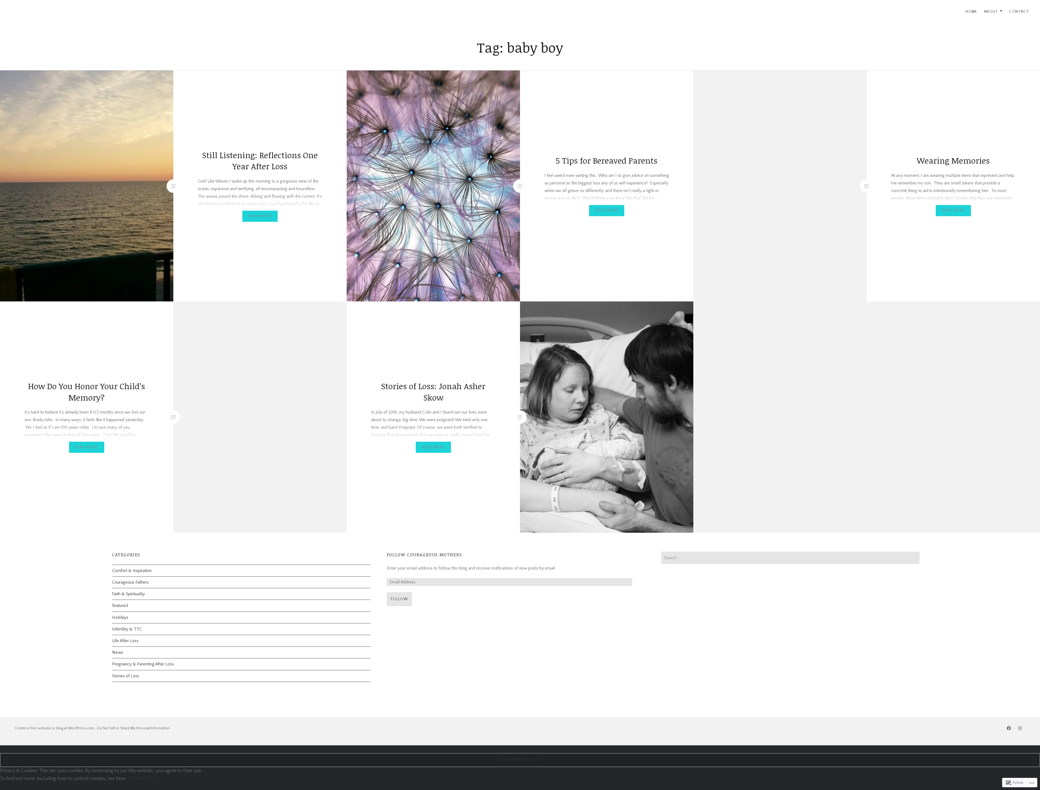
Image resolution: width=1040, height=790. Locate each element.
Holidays (120, 617)
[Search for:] (790, 557)
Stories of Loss (125, 676)
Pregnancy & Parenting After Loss (143, 664)
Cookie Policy (141, 778)
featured (120, 605)
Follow (399, 599)
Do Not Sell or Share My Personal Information (133, 728)
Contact (1019, 11)
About (991, 11)
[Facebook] (1009, 728)
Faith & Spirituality (128, 593)
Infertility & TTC (127, 629)
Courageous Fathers (130, 582)
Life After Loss (125, 640)
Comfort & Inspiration (132, 570)
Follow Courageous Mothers (424, 555)
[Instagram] (1020, 728)
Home (971, 11)
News (117, 652)
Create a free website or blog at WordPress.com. (55, 728)
